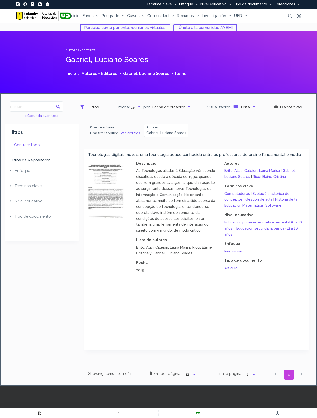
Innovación (233, 251)
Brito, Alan (233, 170)
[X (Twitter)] (18, 4)
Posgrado (110, 15)
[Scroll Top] (277, 413)
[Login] (299, 16)
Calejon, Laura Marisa (262, 170)
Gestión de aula (258, 199)
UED (238, 15)
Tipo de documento (250, 4)
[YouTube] (40, 4)
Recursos (185, 15)
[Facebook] (25, 4)
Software (273, 205)
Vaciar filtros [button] (130, 133)
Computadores (237, 193)
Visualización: (219, 107)
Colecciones (284, 4)
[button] (275, 374)
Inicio (74, 15)
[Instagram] (32, 4)
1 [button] (289, 375)
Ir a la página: (230, 373)
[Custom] (39, 413)
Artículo (231, 268)
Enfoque (186, 4)
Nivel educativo (213, 4)
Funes (88, 15)
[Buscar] (290, 16)
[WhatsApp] (47, 4)
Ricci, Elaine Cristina (269, 176)
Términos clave (159, 4)
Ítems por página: (165, 373)
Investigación (214, 15)
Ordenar (122, 107)
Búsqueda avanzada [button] (42, 116)
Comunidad (158, 15)
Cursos (133, 15)
